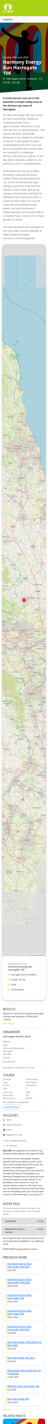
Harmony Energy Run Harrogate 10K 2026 (19, 1281)
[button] (24, 600)
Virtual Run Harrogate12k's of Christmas (24, 1372)
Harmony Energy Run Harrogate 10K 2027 (19, 1265)
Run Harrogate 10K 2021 (21, 1357)
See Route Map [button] (12, 1107)
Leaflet (21, 955)
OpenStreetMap (31, 955)
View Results (9, 1023)
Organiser (7, 19)
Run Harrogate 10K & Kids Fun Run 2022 (24, 1343)
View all (6, 1409)
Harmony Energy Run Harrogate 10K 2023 (19, 1328)
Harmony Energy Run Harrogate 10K (19, 1296)
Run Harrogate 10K (18, 1398)
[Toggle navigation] (42, 8)
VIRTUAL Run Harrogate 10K (23, 1386)
